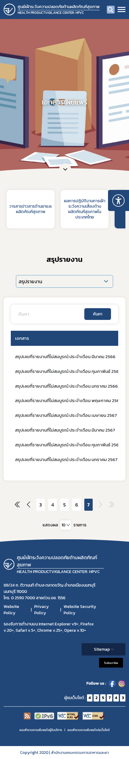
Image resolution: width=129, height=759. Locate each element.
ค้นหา (97, 314)
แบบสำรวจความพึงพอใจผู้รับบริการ (41, 730)
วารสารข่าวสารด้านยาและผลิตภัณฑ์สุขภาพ (30, 209)
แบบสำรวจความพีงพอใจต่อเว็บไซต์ (89, 730)
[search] (110, 9)
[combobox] (65, 525)
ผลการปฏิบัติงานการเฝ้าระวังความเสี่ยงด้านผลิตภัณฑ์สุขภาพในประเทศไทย (84, 209)
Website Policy (11, 609)
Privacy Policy (41, 609)
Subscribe (111, 662)
